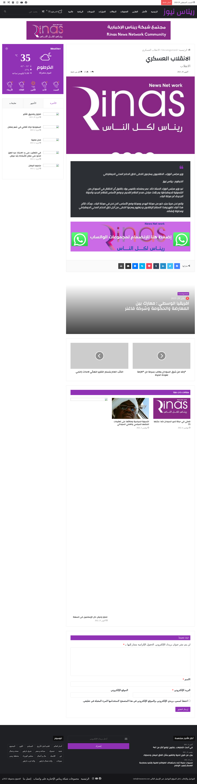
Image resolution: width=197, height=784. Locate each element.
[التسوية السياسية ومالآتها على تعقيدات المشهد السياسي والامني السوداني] (130, 408)
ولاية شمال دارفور (45, 761)
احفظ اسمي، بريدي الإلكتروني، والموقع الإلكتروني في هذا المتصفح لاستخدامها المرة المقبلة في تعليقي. (135, 701)
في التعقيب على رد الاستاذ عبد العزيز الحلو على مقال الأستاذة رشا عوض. (24, 154)
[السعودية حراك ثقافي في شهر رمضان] (51, 130)
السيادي (30, 746)
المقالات (113, 12)
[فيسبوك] (177, 266)
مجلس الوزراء (28, 756)
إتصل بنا (27, 778)
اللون (21, 746)
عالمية (70, 12)
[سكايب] (142, 266)
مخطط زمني (14, 756)
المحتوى (12, 746)
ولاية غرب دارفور (29, 761)
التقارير (135, 12)
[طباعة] (121, 266)
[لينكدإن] (163, 266)
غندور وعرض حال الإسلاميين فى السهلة (90, 617)
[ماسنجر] (135, 266)
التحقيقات (124, 12)
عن (61, 756)
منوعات (59, 761)
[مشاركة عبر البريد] (128, 266)
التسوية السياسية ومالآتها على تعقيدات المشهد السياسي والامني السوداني (131, 423)
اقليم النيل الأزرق (43, 746)
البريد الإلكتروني (181, 690)
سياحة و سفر (40, 751)
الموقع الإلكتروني (119, 690)
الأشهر (33, 103)
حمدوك (52, 751)
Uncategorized (170, 50)
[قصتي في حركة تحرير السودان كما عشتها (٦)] (171, 408)
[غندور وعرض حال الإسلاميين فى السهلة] (89, 506)
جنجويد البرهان (35, 166)
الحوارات (102, 12)
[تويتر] (170, 266)
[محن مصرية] (51, 143)
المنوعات (91, 12)
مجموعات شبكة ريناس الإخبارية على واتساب (56, 778)
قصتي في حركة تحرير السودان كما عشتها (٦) (172, 423)
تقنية (60, 751)
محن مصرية (36, 140)
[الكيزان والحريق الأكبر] (51, 118)
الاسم (187, 679)
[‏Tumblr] (156, 266)
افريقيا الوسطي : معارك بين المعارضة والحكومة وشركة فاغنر (155, 305)
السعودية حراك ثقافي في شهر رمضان (24, 127)
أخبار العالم (58, 746)
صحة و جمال (13, 751)
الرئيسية (154, 12)
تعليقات (12, 103)
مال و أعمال (41, 756)
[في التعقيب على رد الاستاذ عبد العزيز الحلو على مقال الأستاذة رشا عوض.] (51, 156)
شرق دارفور (26, 751)
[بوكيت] (149, 266)
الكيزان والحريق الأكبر (32, 114)
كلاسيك (53, 756)
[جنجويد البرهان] (51, 169)
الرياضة (80, 12)
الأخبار (144, 12)
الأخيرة (53, 103)
